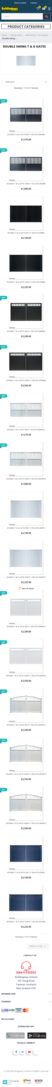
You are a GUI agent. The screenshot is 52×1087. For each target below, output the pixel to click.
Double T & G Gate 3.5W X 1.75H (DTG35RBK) (26, 380)
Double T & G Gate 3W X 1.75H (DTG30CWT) (26, 725)
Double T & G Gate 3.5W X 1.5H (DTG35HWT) (26, 479)
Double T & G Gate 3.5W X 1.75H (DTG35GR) (26, 922)
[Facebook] (16, 1052)
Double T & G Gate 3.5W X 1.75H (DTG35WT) (26, 577)
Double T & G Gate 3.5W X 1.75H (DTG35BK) (26, 282)
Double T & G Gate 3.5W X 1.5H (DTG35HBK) (26, 184)
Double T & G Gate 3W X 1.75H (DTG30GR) (26, 872)
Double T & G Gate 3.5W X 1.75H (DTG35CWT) (26, 774)
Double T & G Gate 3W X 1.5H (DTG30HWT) (26, 430)
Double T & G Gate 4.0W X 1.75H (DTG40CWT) (26, 823)
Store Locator (20, 3)
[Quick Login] (49, 8)
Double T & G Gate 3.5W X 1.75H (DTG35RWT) (26, 676)
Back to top (38, 946)
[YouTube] (29, 1052)
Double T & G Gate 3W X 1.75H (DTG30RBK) (26, 331)
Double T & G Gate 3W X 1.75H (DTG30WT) (26, 528)
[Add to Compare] (32, 122)
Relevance (10, 82)
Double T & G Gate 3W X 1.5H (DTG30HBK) (26, 134)
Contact (33, 3)
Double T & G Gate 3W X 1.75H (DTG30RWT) (26, 626)
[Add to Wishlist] (26, 122)
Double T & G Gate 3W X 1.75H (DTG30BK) (26, 233)
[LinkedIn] (36, 1052)
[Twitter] (23, 1052)
